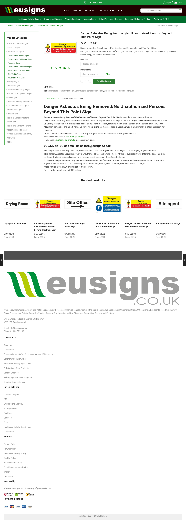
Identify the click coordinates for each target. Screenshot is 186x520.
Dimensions (85, 70)
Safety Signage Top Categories (18, 377)
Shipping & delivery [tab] (72, 98)
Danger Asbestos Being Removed (119, 91)
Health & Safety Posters (17, 118)
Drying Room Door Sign (15, 223)
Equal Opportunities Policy (16, 467)
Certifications (106, 11)
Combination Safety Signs (18, 89)
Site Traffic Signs (14, 74)
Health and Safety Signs (28, 19)
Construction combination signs (89, 91)
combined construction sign (61, 91)
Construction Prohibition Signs (20, 59)
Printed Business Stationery (19, 134)
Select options (23, 217)
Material (84, 59)
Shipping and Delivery (13, 404)
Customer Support (12, 394)
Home (66, 11)
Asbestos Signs (14, 63)
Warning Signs (12, 81)
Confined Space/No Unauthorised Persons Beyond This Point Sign (45, 226)
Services (77, 11)
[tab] (52, 98)
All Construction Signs (16, 78)
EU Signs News (10, 408)
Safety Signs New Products (16, 368)
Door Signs (11, 122)
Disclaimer (8, 476)
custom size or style (65, 140)
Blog (120, 11)
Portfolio (90, 11)
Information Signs (14, 109)
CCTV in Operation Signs (17, 105)
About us (8, 345)
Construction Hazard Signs (18, 56)
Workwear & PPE (161, 19)
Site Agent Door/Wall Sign (168, 223)
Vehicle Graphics (72, 19)
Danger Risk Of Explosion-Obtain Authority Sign (107, 225)
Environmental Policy (13, 462)
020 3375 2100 (94, 2)
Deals (9, 142)
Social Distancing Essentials (19, 102)
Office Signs (11, 97)
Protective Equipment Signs (19, 93)
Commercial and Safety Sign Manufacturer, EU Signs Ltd (29, 354)
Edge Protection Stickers (110, 19)
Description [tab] (52, 98)
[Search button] (180, 10)
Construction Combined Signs (50, 25)
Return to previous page (167, 25)
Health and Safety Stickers (18, 126)
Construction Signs (24, 25)
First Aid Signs (13, 47)
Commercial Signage (53, 19)
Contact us (9, 349)
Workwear (10, 138)
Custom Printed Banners (17, 130)
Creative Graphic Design (14, 382)
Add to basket (105, 81)
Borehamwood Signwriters (15, 359)
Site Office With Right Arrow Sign (75, 225)
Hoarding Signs (89, 19)
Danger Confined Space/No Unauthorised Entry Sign (138, 225)
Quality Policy (10, 458)
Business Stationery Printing (137, 19)
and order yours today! (76, 136)
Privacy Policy (10, 444)
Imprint (7, 472)
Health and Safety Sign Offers (17, 363)
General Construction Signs (19, 70)
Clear (108, 74)
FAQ (5, 399)
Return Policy (10, 449)
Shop (6, 422)
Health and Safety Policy (15, 453)
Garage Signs (12, 114)
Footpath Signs (13, 85)
